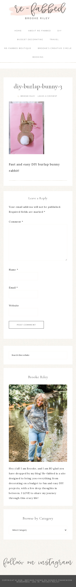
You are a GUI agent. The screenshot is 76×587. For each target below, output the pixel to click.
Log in (36, 582)
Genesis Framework (60, 580)
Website (14, 305)
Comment (16, 221)
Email (13, 287)
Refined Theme (34, 580)
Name (13, 269)
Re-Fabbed (38, 11)
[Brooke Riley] (38, 423)
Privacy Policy (51, 582)
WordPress (23, 582)
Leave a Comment (47, 96)
